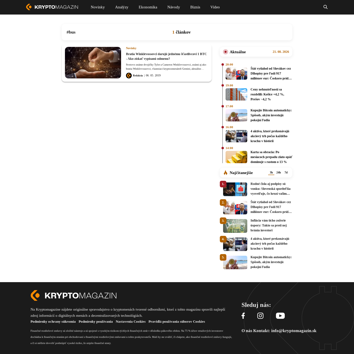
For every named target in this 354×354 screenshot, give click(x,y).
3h (271, 172)
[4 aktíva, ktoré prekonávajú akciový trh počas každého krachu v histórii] (236, 137)
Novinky (131, 48)
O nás (247, 330)
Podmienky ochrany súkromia (53, 321)
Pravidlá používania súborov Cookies (177, 321)
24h (278, 172)
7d (286, 172)
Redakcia (138, 75)
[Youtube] (280, 316)
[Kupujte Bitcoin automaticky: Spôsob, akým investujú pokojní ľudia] (236, 116)
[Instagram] (260, 316)
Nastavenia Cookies (131, 321)
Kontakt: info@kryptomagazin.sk (285, 330)
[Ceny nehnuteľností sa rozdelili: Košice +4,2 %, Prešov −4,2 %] (236, 95)
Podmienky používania (96, 321)
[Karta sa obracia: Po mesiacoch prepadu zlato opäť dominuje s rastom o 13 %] (236, 157)
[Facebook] (243, 316)
